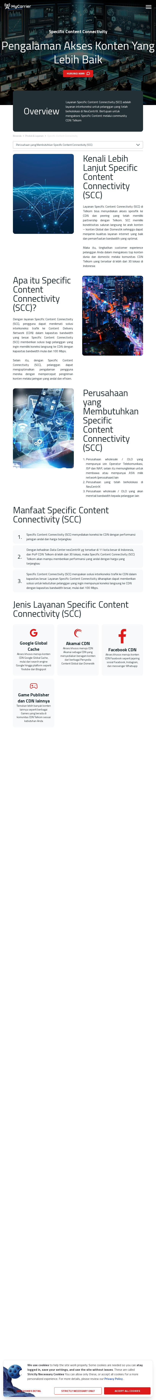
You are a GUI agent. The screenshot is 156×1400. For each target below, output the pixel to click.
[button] (148, 6)
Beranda (17, 135)
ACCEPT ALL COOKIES (127, 1391)
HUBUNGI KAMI (76, 73)
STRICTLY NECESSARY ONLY (78, 1391)
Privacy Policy (113, 1378)
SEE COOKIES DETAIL (28, 1391)
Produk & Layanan (34, 135)
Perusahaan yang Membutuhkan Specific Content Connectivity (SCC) (54, 145)
